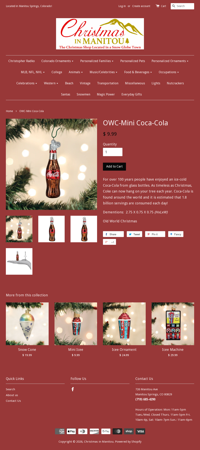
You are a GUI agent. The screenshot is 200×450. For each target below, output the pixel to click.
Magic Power (106, 94)
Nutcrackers (175, 83)
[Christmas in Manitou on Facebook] (73, 390)
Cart (163, 6)
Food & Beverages (137, 72)
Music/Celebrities (102, 72)
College (57, 72)
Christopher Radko (21, 61)
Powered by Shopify (128, 441)
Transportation (107, 83)
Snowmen (83, 94)
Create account (141, 6)
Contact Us (13, 401)
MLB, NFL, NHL (32, 72)
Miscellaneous (135, 83)
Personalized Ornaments (169, 61)
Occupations (168, 72)
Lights (156, 83)
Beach (69, 83)
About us (12, 395)
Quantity (110, 144)
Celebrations (25, 83)
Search (10, 389)
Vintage (85, 83)
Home (9, 111)
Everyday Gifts (131, 94)
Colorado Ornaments (56, 61)
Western (50, 83)
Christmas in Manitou (98, 441)
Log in (122, 6)
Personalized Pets (132, 61)
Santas (65, 94)
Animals (75, 72)
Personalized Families (96, 61)
